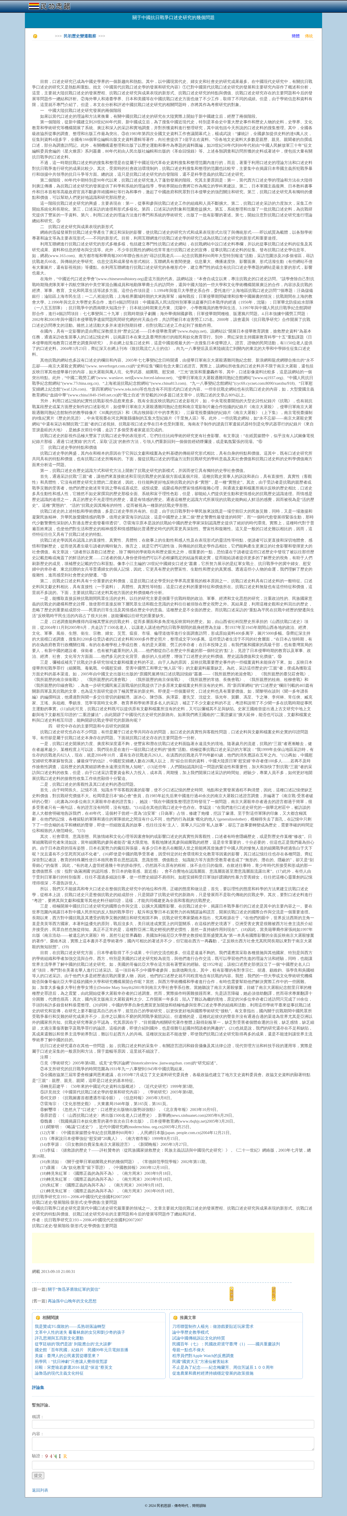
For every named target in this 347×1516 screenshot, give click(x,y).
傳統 (309, 36)
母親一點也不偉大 (188, 1350)
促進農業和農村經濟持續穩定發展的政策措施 (213, 1373)
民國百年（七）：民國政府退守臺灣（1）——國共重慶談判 (226, 1344)
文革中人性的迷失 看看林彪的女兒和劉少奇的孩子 (80, 1332)
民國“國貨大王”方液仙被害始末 (200, 1361)
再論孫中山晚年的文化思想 (72, 1301)
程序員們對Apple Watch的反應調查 (203, 1356)
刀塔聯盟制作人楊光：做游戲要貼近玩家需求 (213, 1326)
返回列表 (40, 1490)
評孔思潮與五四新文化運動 (59, 1338)
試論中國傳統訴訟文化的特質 (198, 1338)
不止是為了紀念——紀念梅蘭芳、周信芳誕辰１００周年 (223, 1367)
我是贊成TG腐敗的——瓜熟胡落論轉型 (70, 1326)
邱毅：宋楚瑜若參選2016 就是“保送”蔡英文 (74, 1367)
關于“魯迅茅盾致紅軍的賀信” (74, 1289)
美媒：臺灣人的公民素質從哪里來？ (67, 1356)
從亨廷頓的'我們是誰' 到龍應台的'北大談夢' (73, 1344)
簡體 (296, 36)
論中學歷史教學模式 (190, 1332)
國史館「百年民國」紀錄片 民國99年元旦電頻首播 (81, 1350)
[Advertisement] (124, 55)
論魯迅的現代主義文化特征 (59, 1373)
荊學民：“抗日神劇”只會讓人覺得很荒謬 (71, 1361)
